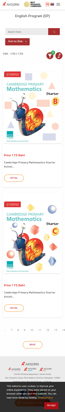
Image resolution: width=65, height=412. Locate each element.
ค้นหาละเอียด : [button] (16, 42)
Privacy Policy (45, 398)
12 (47, 330)
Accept (51, 406)
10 (31, 330)
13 (55, 330)
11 (39, 330)
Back (32, 345)
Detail (14, 178)
